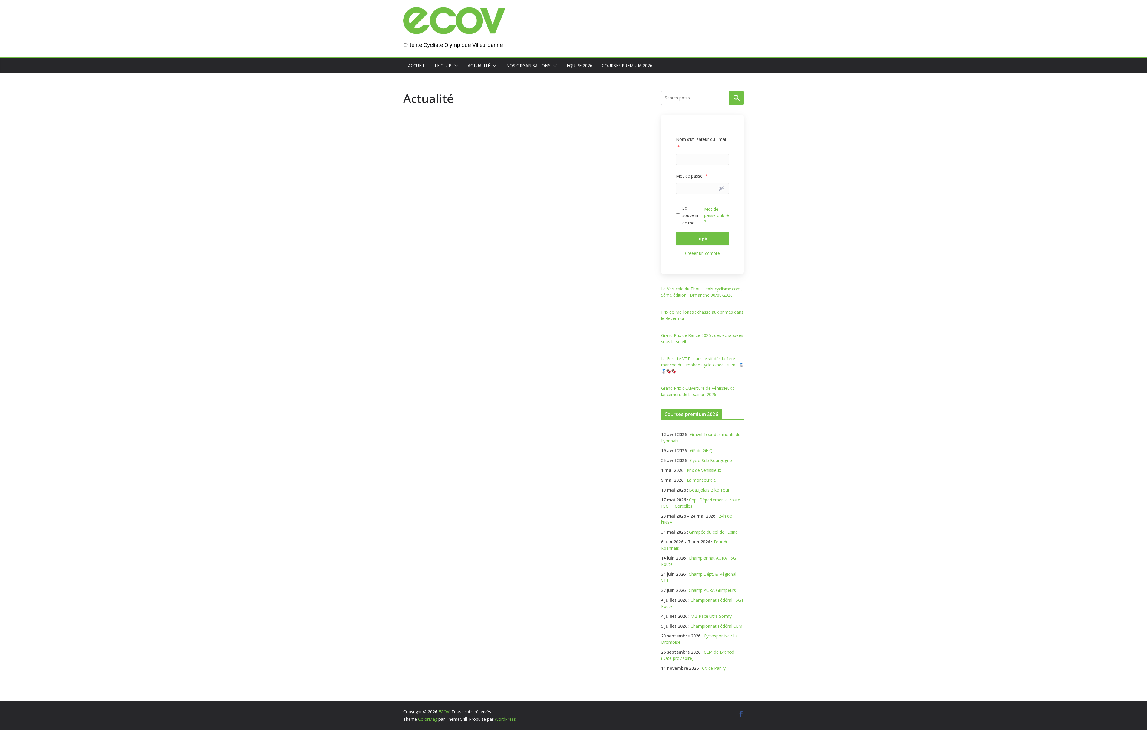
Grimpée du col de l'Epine (713, 532)
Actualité (479, 65)
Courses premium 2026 (627, 65)
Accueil (416, 65)
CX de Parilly (714, 668)
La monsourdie (701, 480)
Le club (443, 65)
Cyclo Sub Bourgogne (711, 460)
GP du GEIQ (701, 450)
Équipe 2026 (579, 65)
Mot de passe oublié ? (716, 215)
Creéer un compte (702, 253)
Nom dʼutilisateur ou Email (701, 143)
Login (702, 238)
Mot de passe (692, 176)
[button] (455, 65)
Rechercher (736, 98)
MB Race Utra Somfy (711, 616)
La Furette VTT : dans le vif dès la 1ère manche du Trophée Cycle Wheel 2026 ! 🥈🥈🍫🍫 (702, 365)
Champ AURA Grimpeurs (712, 590)
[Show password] (721, 188)
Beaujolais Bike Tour (709, 490)
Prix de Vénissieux (704, 470)
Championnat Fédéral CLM (716, 626)
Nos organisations (528, 65)
